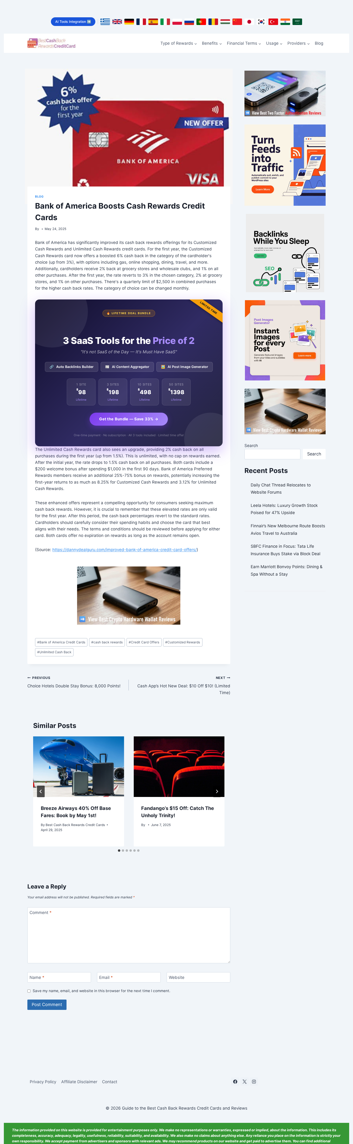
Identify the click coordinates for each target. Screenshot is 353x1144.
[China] (237, 22)
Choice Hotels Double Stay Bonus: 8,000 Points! (74, 682)
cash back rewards (107, 642)
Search (251, 445)
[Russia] (189, 22)
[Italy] (165, 22)
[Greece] (105, 22)
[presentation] (78, 766)
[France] (141, 22)
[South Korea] (261, 22)
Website (176, 977)
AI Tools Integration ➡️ (73, 21)
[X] (244, 1081)
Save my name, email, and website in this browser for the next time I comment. (101, 991)
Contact (109, 1081)
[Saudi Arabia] (297, 22)
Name (37, 977)
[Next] (217, 791)
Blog (319, 43)
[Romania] (213, 22)
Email (106, 977)
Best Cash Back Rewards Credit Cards (75, 825)
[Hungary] (225, 21)
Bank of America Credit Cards (61, 642)
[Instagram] (254, 1081)
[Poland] (177, 22)
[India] (285, 22)
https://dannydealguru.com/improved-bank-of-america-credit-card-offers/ (124, 549)
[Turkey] (273, 22)
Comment (41, 912)
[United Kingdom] (117, 21)
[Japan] (249, 22)
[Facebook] (235, 1081)
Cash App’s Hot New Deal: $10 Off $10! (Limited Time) (183, 685)
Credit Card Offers (144, 642)
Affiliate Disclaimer (79, 1081)
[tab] (119, 850)
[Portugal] (201, 22)
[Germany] (129, 22)
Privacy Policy (43, 1081)
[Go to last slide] (41, 791)
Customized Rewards (182, 642)
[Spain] (153, 22)
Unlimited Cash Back (54, 652)
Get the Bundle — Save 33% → (128, 419)
